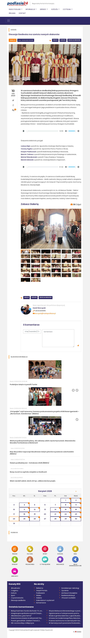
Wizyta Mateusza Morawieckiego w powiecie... (65, 611)
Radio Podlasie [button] (15, 9)
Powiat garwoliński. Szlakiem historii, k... (26, 621)
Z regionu (14, 590)
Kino (75, 554)
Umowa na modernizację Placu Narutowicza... (65, 618)
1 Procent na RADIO (68, 598)
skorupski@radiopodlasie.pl (45, 313)
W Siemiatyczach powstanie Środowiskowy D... (65, 623)
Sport (45, 554)
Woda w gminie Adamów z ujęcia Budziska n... (65, 616)
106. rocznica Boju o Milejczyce (22, 623)
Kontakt (22, 13)
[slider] (42, 131)
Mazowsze (60, 564)
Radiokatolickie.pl (68, 595)
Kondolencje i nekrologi (70, 588)
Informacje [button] (30, 9)
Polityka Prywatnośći (46, 630)
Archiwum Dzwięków (69, 593)
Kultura (30, 554)
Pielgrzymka (30, 564)
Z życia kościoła (17, 598)
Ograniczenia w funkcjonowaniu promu (64, 613)
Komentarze (41, 603)
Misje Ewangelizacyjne (75, 564)
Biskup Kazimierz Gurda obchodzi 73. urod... (27, 611)
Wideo (38, 595)
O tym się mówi (45, 564)
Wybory (15, 564)
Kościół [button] (54, 9)
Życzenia (64, 590)
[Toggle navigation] (8, 20)
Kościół (63, 40)
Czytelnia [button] (67, 9)
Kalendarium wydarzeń (45, 600)
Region (14, 554)
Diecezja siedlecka (74, 40)
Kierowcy (14, 576)
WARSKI (79, 632)
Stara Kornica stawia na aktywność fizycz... (27, 618)
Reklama (12, 13)
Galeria (39, 598)
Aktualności (15, 588)
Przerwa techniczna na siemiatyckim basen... (65, 621)
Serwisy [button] (43, 9)
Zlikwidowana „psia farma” (21, 616)
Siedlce (12, 40)
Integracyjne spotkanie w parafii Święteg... (27, 613)
